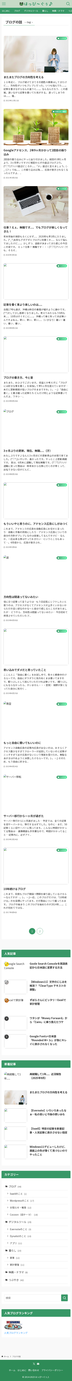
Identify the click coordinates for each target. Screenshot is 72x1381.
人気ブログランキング (16, 1332)
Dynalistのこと (20, 1236)
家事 (15, 1257)
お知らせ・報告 (20, 1207)
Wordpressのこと (22, 1200)
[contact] (38, 1363)
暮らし (15, 1250)
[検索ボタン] (68, 4)
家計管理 (17, 1264)
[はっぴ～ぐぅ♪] (36, 4)
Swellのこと (18, 1193)
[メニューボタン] (4, 4)
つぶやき (16, 1280)
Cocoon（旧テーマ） (24, 1214)
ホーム (12, 1370)
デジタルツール (20, 1222)
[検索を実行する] (64, 1297)
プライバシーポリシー (52, 1370)
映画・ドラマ (18, 1272)
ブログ (15, 1186)
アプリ (16, 1243)
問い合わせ (33, 1370)
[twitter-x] (33, 1363)
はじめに (22, 1370)
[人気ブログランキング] (13, 1328)
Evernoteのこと (20, 1229)
